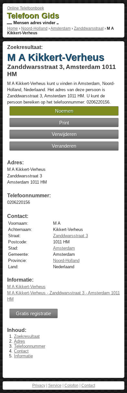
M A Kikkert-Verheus (26, 286)
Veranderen (64, 146)
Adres (19, 341)
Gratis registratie (33, 313)
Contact (21, 351)
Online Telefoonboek (25, 8)
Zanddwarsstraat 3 (70, 235)
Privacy (38, 385)
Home (12, 28)
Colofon (71, 385)
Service (55, 385)
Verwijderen (64, 134)
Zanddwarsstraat (89, 28)
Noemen (64, 111)
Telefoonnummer (29, 346)
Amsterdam (60, 28)
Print (64, 122)
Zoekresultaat (27, 336)
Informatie (23, 355)
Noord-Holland (34, 28)
